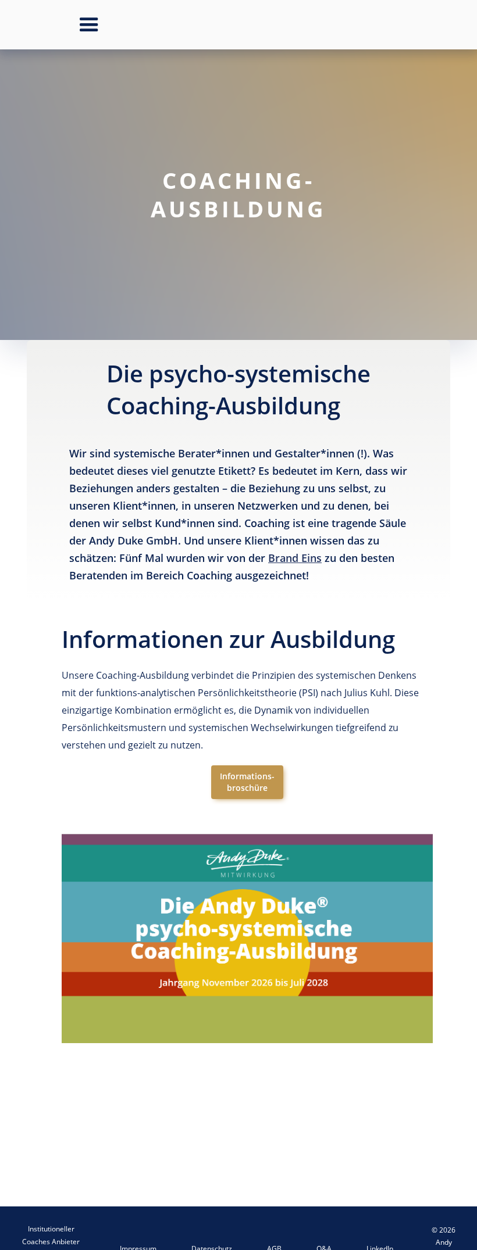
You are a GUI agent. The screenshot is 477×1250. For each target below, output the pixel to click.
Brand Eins (295, 558)
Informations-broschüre (247, 782)
